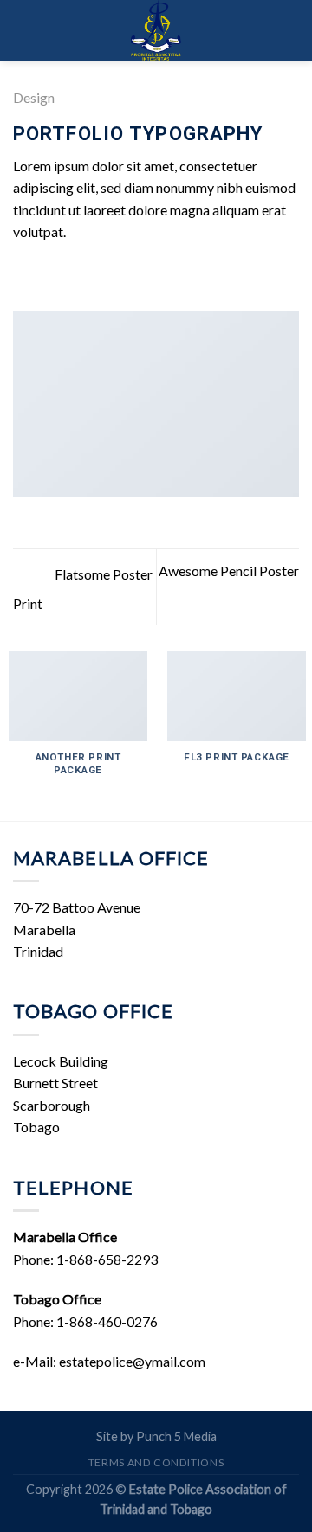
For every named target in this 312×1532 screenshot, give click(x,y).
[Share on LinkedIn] (129, 274)
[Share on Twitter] (66, 274)
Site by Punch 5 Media (156, 1436)
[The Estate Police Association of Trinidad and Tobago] (156, 30)
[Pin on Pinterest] (108, 274)
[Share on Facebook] (45, 274)
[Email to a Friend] (87, 274)
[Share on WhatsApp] (23, 274)
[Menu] (25, 30)
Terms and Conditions (156, 1462)
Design (34, 97)
